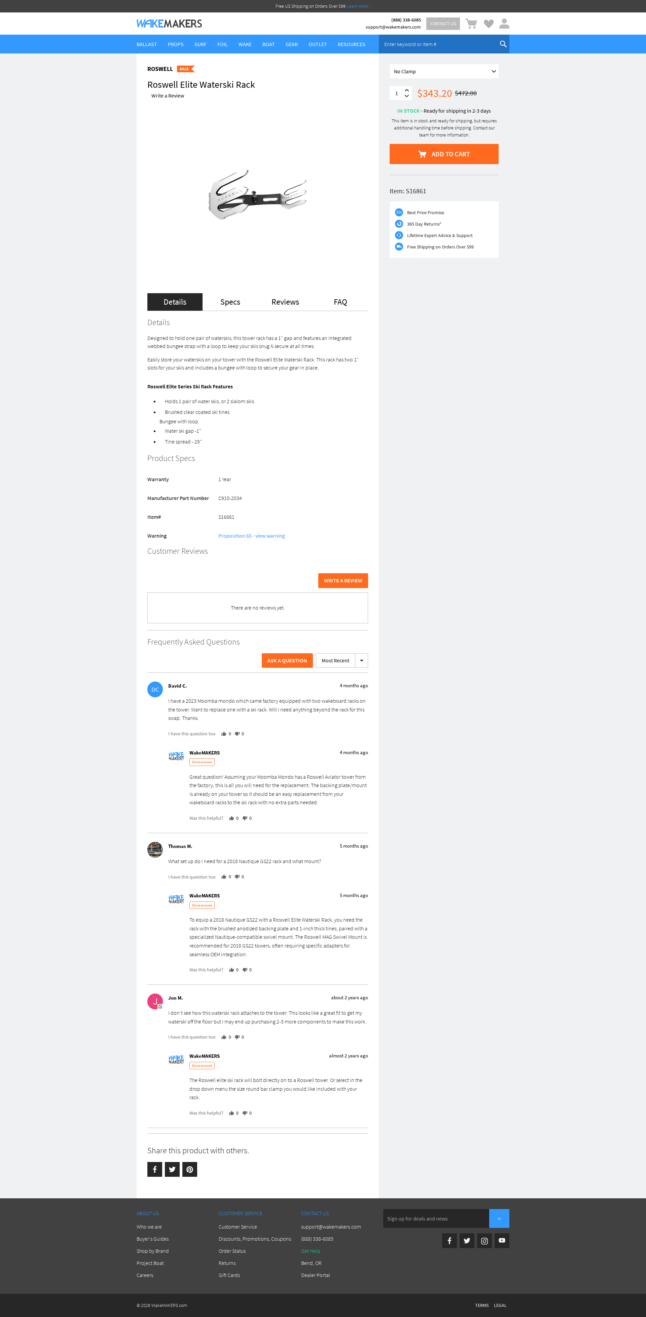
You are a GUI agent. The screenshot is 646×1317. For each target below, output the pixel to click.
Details (175, 302)
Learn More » (359, 6)
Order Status (232, 1250)
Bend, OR (311, 1263)
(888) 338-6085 (406, 20)
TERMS (482, 1305)
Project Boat (150, 1263)
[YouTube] (502, 1240)
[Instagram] (484, 1240)
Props (176, 44)
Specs (230, 302)
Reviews (285, 302)
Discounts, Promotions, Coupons (255, 1238)
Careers (145, 1275)
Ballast (147, 44)
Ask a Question (287, 660)
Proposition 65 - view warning (251, 535)
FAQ (340, 302)
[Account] (504, 23)
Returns (227, 1263)
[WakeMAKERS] (169, 24)
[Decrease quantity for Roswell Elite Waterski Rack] (407, 96)
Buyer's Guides (153, 1238)
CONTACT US (443, 24)
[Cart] (471, 23)
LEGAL (500, 1305)
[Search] (503, 44)
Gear (292, 44)
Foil (222, 44)
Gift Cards (229, 1275)
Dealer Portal (315, 1275)
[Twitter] (172, 1169)
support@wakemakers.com (393, 27)
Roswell (160, 69)
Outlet (318, 44)
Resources (351, 44)
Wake (245, 44)
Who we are (149, 1226)
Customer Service (238, 1226)
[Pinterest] (189, 1169)
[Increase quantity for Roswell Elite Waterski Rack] (407, 90)
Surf (200, 44)
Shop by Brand (153, 1250)
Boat (268, 44)
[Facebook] (154, 1169)
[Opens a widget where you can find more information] (25, 1305)
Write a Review (167, 95)
